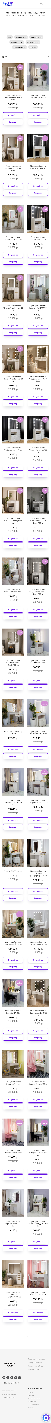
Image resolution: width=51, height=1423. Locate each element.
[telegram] (11, 1377)
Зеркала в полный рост (35, 1366)
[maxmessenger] (3, 1377)
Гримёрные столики (35, 1363)
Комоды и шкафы (33, 1369)
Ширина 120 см (33, 42)
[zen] (19, 1377)
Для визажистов (19, 47)
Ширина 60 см (21, 37)
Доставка (31, 1396)
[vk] (15, 1377)
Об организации (33, 1404)
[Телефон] (7, 1377)
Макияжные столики (9, 1394)
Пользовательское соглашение (34, 1400)
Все (9, 37)
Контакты (31, 1408)
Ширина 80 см (36, 37)
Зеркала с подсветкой (9, 1391)
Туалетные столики (8, 1398)
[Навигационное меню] (47, 4)
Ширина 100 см (16, 42)
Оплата (30, 1392)
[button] (41, 4)
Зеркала (33, 47)
